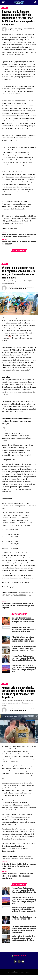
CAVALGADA (6, 858)
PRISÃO (22, 858)
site (10, 335)
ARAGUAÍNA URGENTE (26, 592)
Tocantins (29, 858)
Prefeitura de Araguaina (23, 596)
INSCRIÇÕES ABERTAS (19, 594)
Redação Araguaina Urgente (18, 30)
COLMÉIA (15, 858)
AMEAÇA (22, 856)
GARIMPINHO (6, 594)
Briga (29, 856)
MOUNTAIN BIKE (7, 596)
